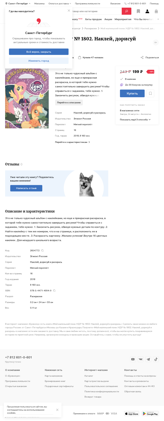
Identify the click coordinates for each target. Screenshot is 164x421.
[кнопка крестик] (69, 10)
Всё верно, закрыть (38, 51)
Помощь (154, 3)
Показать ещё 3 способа (134, 119)
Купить (132, 93)
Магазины (39, 3)
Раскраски (36, 296)
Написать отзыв (26, 188)
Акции (108, 19)
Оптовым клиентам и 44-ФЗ (139, 386)
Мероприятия (123, 19)
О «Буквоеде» (12, 375)
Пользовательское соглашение (101, 386)
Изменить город (39, 60)
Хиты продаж (93, 19)
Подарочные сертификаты (59, 386)
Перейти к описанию (69, 102)
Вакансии (115, 3)
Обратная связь (132, 391)
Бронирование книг (55, 381)
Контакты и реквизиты (136, 381)
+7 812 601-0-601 (18, 357)
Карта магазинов (53, 375)
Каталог (89, 375)
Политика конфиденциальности (102, 391)
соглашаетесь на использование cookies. (25, 411)
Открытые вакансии (16, 386)
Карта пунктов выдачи (97, 381)
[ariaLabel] (57, 410)
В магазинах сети (129, 110)
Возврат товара (93, 396)
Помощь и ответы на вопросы (140, 375)
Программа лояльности (17, 381)
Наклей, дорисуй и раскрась (90, 112)
